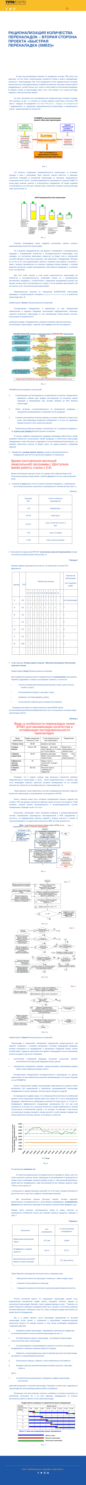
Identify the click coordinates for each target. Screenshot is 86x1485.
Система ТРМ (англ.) (46, 104)
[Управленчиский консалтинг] (15, 3)
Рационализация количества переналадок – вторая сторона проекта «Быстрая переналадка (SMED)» (42, 39)
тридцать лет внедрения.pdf (66, 104)
